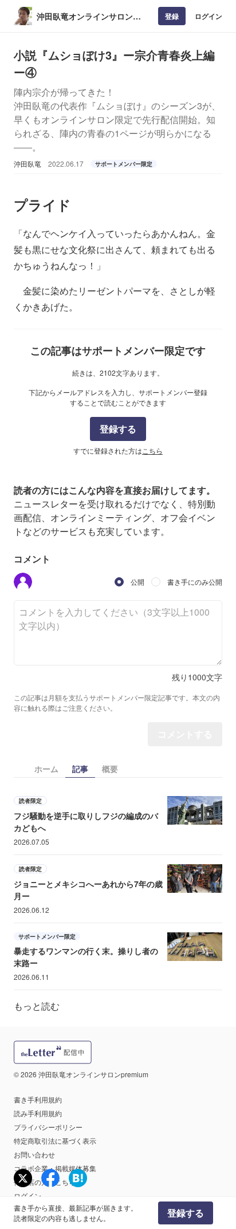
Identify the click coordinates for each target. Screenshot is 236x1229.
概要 (110, 768)
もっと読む (37, 1006)
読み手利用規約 (38, 1113)
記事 (80, 768)
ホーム (46, 768)
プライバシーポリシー (48, 1127)
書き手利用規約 (38, 1099)
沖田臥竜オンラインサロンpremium (85, 16)
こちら (152, 450)
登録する (118, 428)
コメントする (185, 733)
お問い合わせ (34, 1154)
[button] (23, 582)
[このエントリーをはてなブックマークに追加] (78, 1178)
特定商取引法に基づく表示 (55, 1140)
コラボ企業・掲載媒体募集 (55, 1168)
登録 (172, 16)
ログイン (208, 16)
